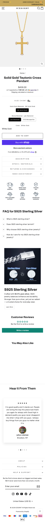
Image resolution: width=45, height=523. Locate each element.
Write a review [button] (22, 330)
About (21, 461)
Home (22, 73)
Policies (22, 467)
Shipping (14, 92)
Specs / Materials (22, 164)
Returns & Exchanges (22, 169)
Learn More (9, 307)
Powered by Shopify (22, 511)
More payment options (22, 148)
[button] (22, 90)
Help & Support (22, 472)
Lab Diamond (15, 119)
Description (22, 159)
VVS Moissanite (28, 119)
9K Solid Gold (22, 110)
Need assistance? (22, 174)
